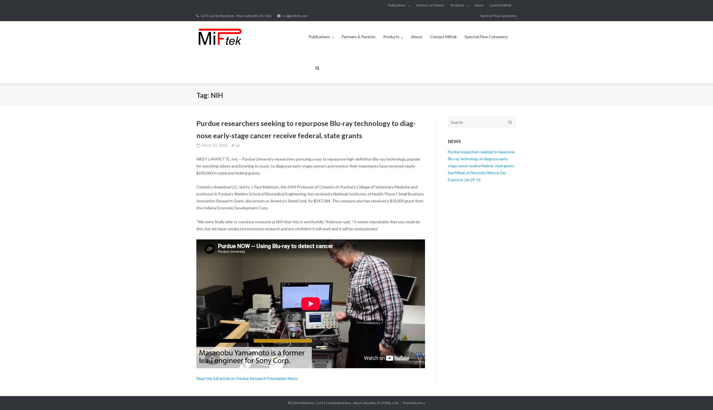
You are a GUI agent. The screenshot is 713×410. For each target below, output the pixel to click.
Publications (397, 5)
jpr (238, 145)
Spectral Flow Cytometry (498, 16)
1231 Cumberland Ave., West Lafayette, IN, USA (236, 16)
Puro (421, 403)
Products (457, 5)
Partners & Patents (430, 5)
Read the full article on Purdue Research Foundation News (247, 378)
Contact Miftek (500, 5)
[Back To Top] (699, 396)
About (479, 5)
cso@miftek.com (294, 16)
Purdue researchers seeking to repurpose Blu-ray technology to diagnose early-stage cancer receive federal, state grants (481, 159)
